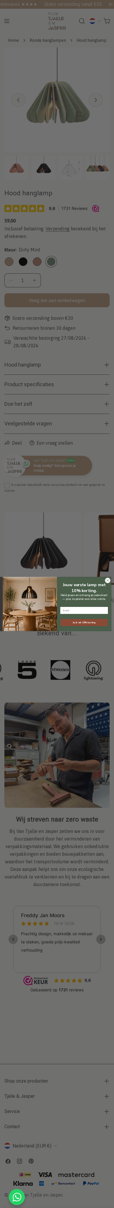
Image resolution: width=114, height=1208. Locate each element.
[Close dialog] (107, 580)
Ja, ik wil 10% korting (84, 622)
